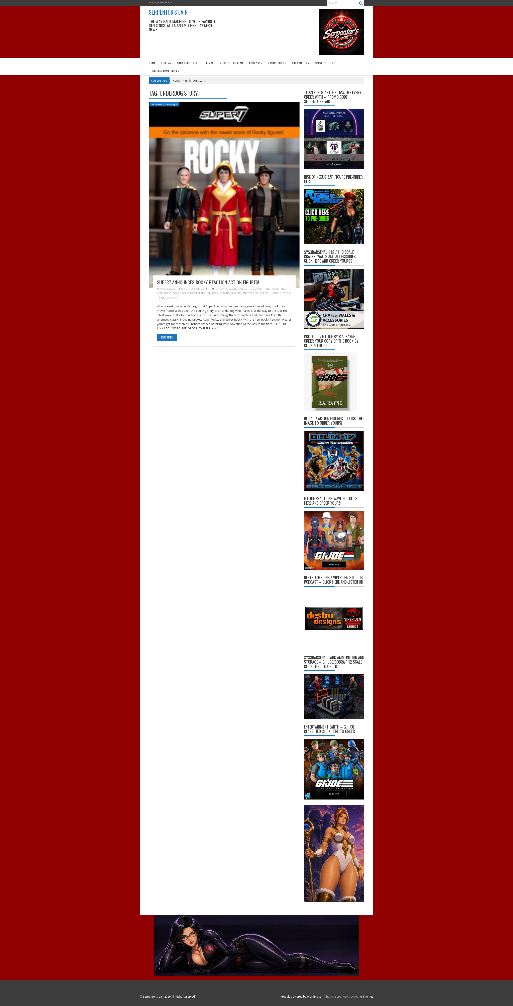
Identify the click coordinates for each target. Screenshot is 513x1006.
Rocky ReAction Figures (226, 293)
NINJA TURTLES (300, 63)
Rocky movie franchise (196, 293)
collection (246, 288)
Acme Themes (363, 996)
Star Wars (255, 63)
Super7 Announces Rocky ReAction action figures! (208, 282)
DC (331, 63)
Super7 (264, 293)
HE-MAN (209, 63)
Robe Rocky (164, 293)
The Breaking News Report (164, 104)
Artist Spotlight (188, 63)
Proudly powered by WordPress (300, 996)
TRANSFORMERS (277, 63)
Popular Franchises (164, 71)
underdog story (280, 293)
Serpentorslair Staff (194, 288)
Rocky (177, 293)
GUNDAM (238, 63)
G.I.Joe (223, 63)
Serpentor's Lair (168, 12)
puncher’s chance (275, 288)
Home (152, 63)
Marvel (319, 63)
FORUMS (166, 63)
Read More (167, 337)
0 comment (172, 297)
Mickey (258, 288)
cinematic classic (226, 288)
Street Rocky (251, 293)
